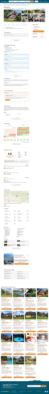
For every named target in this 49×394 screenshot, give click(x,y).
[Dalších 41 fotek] (30, 337)
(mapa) (15, 8)
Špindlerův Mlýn (17, 343)
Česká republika (9, 5)
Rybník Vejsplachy (7, 231)
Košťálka (18, 233)
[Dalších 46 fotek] (30, 360)
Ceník (41, 33)
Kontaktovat (42, 36)
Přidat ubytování (42, 1)
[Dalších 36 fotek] (42, 292)
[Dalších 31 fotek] (18, 337)
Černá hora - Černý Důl (20, 229)
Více (26, 261)
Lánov (29, 343)
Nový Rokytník (15, 298)
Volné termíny (18, 3)
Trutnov (18, 298)
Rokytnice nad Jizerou (31, 298)
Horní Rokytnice (27, 298)
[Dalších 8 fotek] (18, 315)
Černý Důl (20, 5)
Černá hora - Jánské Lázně (20, 231)
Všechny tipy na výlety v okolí (16, 248)
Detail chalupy (6, 331)
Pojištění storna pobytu (14, 392)
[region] (16, 197)
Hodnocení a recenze (23, 3)
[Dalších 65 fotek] (6, 292)
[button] (16, 196)
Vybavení (14, 3)
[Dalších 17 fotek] (6, 337)
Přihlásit (47, 1)
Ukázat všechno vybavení (16, 118)
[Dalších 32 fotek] (6, 360)
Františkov (39, 298)
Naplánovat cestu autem (6, 203)
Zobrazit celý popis (16, 40)
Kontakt (20, 392)
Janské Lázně (3, 343)
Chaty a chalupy (16, 5)
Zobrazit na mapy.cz (19, 203)
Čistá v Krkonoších (24, 5)
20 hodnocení (23, 8)
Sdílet (37, 8)
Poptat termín (38, 31)
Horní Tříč (39, 344)
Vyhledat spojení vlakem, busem (13, 203)
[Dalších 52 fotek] (42, 337)
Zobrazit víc (5, 236)
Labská (14, 343)
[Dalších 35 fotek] (18, 360)
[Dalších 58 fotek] (6, 315)
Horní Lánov (18, 230)
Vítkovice (15, 366)
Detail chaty (18, 377)
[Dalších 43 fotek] (18, 292)
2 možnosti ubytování (32, 303)
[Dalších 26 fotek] (30, 315)
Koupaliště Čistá (6, 229)
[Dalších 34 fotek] (42, 315)
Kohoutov (3, 298)
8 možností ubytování (44, 348)
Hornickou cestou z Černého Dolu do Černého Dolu (11, 245)
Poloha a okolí (28, 3)
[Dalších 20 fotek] (9, 259)
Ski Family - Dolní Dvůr (19, 232)
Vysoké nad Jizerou (42, 344)
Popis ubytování (5, 3)
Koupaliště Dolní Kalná (7, 234)
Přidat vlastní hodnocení (24, 161)
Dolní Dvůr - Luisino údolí (20, 234)
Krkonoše (13, 5)
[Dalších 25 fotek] (30, 292)
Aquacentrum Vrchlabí (7, 232)
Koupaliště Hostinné (7, 233)
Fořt (8, 241)
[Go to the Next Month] (28, 125)
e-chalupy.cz (5, 5)
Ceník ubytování (10, 3)
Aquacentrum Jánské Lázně (8, 230)
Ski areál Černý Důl (23, 241)
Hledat (32, 1)
